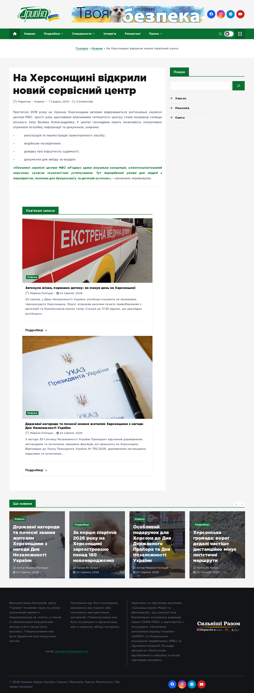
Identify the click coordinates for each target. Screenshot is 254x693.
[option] (37, 544)
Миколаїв (182, 108)
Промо (154, 33)
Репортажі (132, 33)
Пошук (179, 72)
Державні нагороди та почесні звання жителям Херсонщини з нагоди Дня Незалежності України (36, 543)
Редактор (24, 102)
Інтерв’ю (110, 33)
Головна (82, 48)
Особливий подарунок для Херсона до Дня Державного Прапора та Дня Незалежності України (152, 543)
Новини (29, 33)
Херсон (180, 98)
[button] (236, 504)
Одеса (180, 117)
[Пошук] (238, 85)
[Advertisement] (207, 154)
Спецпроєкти (82, 33)
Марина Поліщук (41, 293)
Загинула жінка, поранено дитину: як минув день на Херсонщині (80, 287)
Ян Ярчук (92, 568)
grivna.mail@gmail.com (71, 651)
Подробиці (52, 33)
